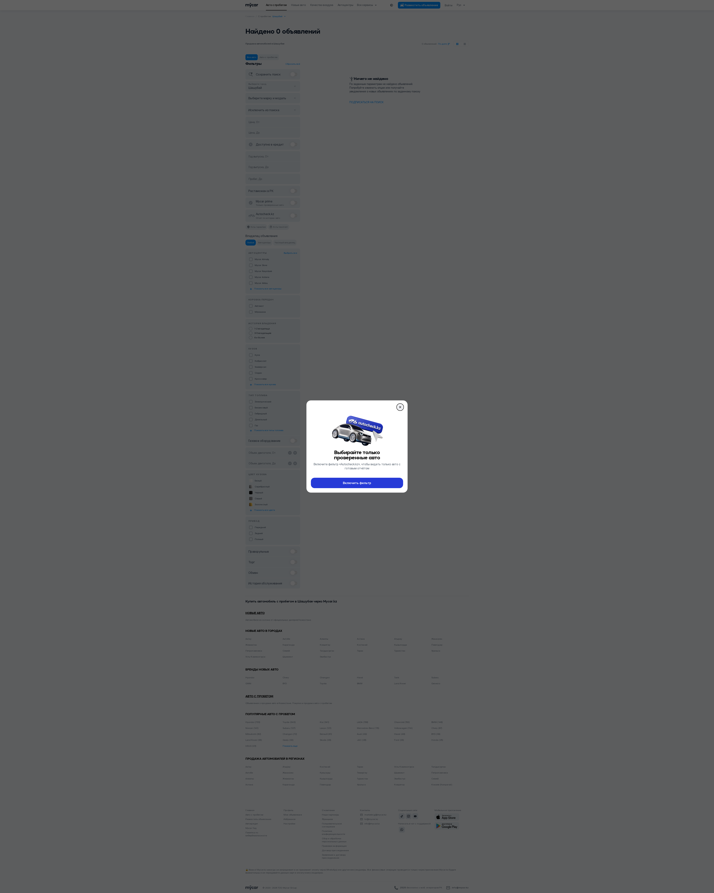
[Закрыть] (400, 407)
